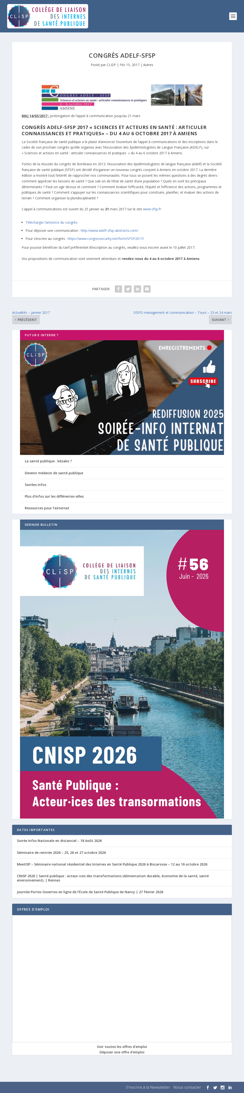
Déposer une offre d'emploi (122, 1052)
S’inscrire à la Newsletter (148, 1087)
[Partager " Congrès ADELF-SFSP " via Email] (147, 289)
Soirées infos (35, 484)
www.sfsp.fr (152, 209)
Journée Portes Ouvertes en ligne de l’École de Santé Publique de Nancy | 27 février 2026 (90, 892)
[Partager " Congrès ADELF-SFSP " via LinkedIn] (137, 289)
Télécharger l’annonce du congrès (51, 222)
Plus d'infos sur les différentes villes (54, 496)
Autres (148, 64)
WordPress (81, 1087)
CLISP (111, 64)
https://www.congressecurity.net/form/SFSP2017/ (106, 238)
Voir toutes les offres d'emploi (122, 1046)
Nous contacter (187, 1087)
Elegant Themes (39, 1087)
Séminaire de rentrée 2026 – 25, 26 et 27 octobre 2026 (61, 852)
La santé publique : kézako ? (48, 461)
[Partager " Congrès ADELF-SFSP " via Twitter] (128, 289)
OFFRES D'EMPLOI (33, 909)
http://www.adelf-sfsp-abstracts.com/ (109, 230)
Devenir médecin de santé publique (54, 473)
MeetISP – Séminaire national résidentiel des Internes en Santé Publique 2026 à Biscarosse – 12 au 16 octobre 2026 (112, 864)
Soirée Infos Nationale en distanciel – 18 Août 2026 (59, 840)
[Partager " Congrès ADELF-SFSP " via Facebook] (118, 289)
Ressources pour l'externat (47, 508)
